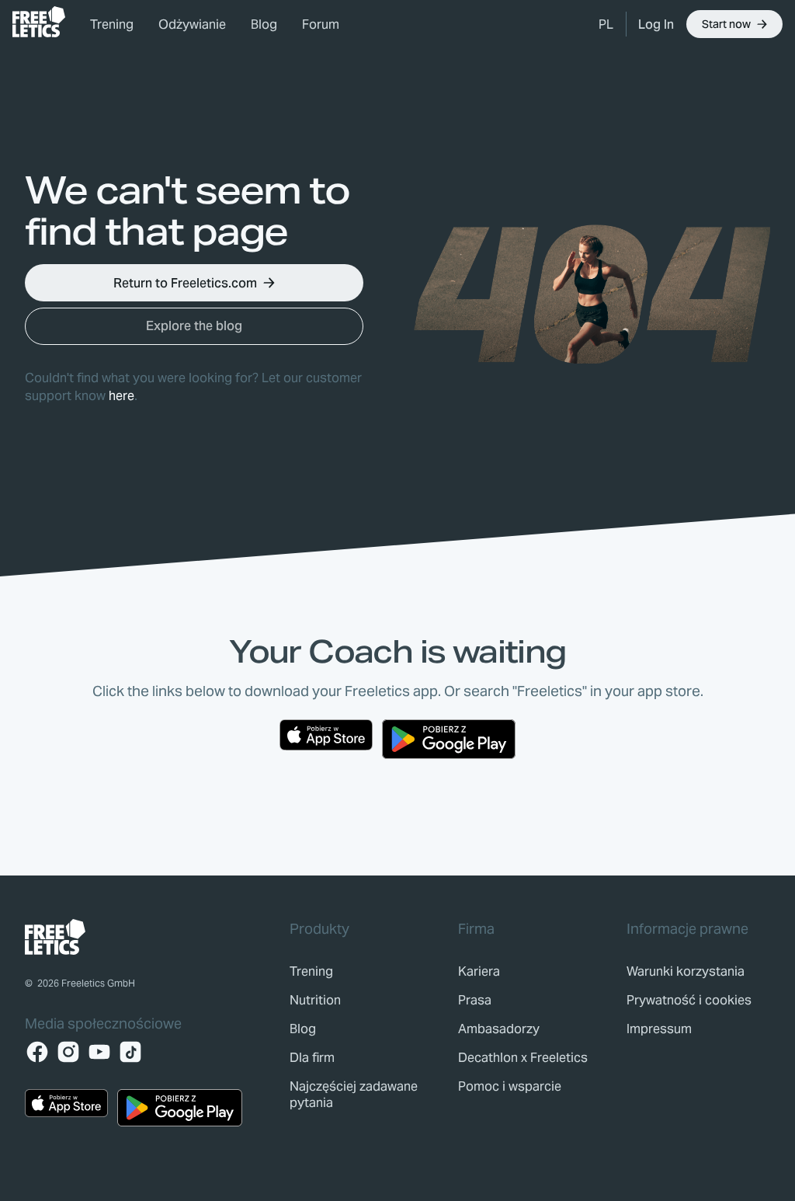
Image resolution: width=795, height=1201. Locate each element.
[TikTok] (130, 1051)
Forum (320, 24)
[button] (606, 24)
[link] (39, 21)
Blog (264, 24)
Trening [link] (112, 24)
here (121, 396)
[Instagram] (68, 1051)
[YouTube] (99, 1051)
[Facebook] (37, 1051)
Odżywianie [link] (192, 24)
